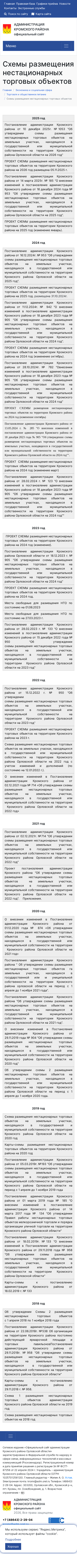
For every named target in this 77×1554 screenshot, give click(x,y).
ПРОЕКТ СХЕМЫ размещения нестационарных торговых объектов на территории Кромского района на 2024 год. (38, 592)
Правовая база (25, 3)
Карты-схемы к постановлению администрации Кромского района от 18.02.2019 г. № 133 (38, 1287)
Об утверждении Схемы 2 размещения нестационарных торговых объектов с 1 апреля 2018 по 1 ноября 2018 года (38, 1316)
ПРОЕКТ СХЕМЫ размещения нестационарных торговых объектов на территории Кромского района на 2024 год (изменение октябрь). (38, 352)
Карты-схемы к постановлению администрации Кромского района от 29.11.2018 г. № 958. (38, 1385)
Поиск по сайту (18, 14)
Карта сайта (43, 14)
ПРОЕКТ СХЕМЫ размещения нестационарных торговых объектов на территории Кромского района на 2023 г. (38, 733)
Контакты (10, 8)
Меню (11, 46)
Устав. (69, 1477)
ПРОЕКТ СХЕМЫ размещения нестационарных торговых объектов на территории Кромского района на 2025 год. (38, 292)
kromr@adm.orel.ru (16, 1524)
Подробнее (13, 1539)
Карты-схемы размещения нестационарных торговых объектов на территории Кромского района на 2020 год (38, 1149)
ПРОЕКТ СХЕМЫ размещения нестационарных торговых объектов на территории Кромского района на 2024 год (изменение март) (38, 466)
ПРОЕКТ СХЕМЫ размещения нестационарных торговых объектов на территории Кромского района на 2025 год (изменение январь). (38, 226)
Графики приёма (47, 3)
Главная (9, 3)
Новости (64, 3)
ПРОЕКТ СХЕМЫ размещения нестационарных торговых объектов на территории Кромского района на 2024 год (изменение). (38, 540)
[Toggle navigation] (66, 45)
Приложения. (32, 898)
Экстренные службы (31, 8)
